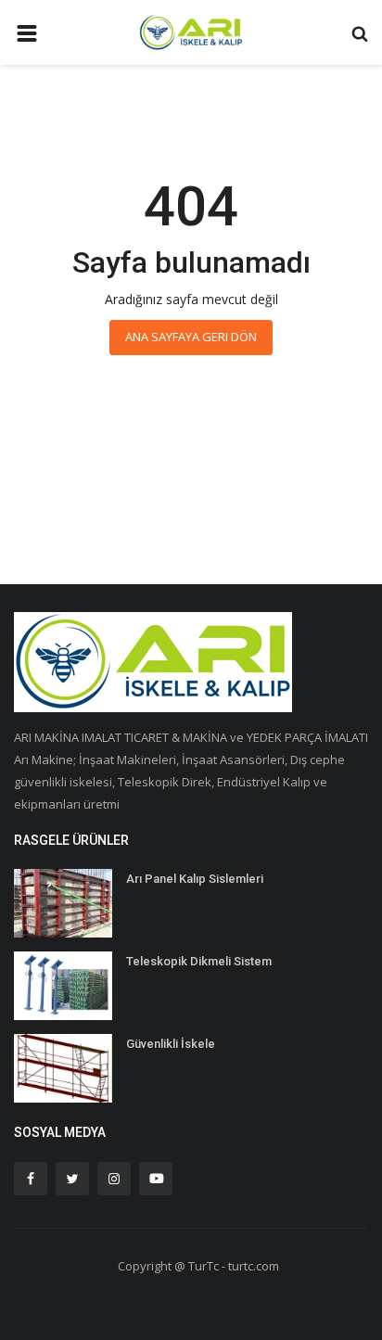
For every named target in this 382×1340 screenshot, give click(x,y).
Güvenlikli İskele (170, 1044)
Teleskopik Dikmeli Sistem (199, 961)
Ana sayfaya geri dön (191, 336)
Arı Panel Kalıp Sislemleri (194, 879)
